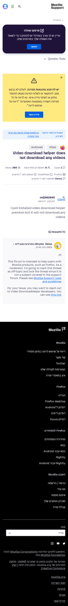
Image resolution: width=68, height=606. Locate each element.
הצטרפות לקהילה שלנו (53, 369)
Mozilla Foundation (53, 555)
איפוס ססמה (58, 495)
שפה (63, 526)
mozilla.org (58, 577)
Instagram (52, 543)
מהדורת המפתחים (55, 439)
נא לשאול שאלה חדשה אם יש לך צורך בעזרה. (23, 134)
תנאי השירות (58, 583)
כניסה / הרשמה (56, 483)
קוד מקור (60, 357)
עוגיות (62, 595)
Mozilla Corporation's (24, 551)
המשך (34, 46)
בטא (62, 445)
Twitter (60, 363)
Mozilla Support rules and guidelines (47, 280)
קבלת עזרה (59, 507)
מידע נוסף (34, 114)
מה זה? (61, 489)
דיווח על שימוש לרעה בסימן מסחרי (46, 351)
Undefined (43, 174)
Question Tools (56, 58)
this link (56, 294)
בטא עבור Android (54, 451)
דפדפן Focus (57, 419)
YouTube (58, 543)
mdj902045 (47, 197)
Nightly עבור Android (52, 463)
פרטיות (61, 589)
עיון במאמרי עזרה (55, 375)
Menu (12, 6)
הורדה (61, 395)
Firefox (57, 20)
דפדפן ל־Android (55, 407)
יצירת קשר (59, 601)
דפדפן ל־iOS (58, 413)
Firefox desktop (55, 401)
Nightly (60, 457)
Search (19, 6)
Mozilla (57, 329)
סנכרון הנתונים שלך (54, 501)
